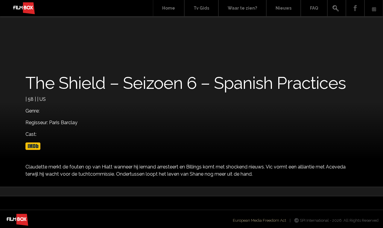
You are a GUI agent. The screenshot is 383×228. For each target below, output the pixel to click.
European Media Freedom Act (259, 220)
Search (336, 8)
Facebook (355, 8)
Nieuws (283, 8)
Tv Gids (201, 8)
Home (168, 8)
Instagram (373, 8)
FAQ (314, 8)
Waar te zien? (242, 8)
